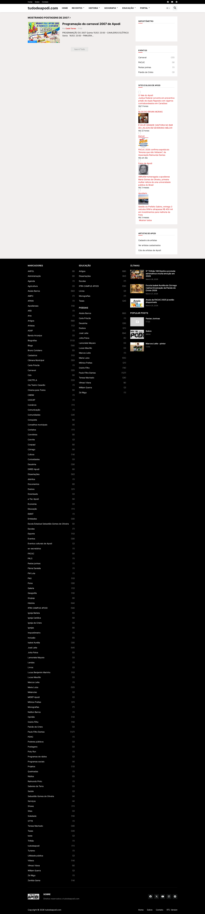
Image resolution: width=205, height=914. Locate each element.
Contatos (51, 429)
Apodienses (51, 306)
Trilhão (51, 841)
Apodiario (142, 193)
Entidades (51, 519)
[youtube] (172, 2)
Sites (51, 811)
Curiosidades (51, 459)
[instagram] (169, 896)
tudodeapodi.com (43, 8)
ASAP (51, 330)
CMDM (51, 395)
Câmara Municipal (51, 360)
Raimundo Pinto (51, 781)
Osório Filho (51, 722)
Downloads (51, 494)
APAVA (51, 301)
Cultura (51, 454)
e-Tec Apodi (51, 499)
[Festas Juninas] (137, 321)
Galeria (51, 588)
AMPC (51, 296)
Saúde (51, 791)
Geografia (110, 8)
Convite (51, 439)
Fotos (51, 583)
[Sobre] (137, 334)
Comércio (51, 405)
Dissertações (51, 474)
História (51, 603)
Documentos (51, 484)
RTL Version (172, 910)
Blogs (51, 345)
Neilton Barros (51, 712)
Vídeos (51, 860)
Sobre (37, 2)
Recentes (77, 8)
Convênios (51, 434)
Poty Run (51, 751)
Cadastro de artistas (147, 240)
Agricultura (51, 286)
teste (51, 836)
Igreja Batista (51, 613)
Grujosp (51, 598)
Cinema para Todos (51, 390)
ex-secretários (51, 548)
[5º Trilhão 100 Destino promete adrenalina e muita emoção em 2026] (137, 274)
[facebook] (168, 2)
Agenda (51, 281)
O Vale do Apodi (145, 95)
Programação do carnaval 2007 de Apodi (91, 24)
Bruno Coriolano (51, 350)
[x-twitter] (156, 896)
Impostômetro (51, 633)
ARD (51, 310)
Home (30, 2)
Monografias (51, 707)
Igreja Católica (51, 618)
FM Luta (51, 573)
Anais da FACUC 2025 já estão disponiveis (160, 300)
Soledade (51, 816)
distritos (51, 479)
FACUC (156, 62)
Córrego (51, 449)
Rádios (51, 776)
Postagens (51, 746)
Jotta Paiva (51, 652)
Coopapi (51, 444)
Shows (51, 806)
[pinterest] (176, 2)
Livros (51, 667)
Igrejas (51, 627)
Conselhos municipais (51, 424)
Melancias (51, 692)
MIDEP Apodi (51, 697)
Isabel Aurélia (51, 642)
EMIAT (51, 514)
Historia (93, 8)
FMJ (51, 578)
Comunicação (51, 410)
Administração (51, 276)
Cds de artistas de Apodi (149, 250)
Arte (51, 316)
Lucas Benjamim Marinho (51, 672)
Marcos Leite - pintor (156, 343)
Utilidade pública (51, 855)
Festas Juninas (153, 318)
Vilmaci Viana (51, 865)
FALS (51, 558)
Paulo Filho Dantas (51, 732)
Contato (45, 2)
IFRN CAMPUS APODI (51, 608)
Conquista (51, 420)
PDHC (51, 737)
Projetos (51, 766)
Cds (51, 375)
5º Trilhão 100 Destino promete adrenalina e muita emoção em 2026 (160, 273)
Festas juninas (156, 67)
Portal (144, 8)
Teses (51, 831)
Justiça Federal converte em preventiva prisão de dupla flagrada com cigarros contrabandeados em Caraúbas (156, 101)
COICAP (51, 400)
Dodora (51, 489)
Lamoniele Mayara (51, 657)
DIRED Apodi (51, 469)
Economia (51, 504)
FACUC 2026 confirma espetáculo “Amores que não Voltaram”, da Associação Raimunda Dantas (153, 152)
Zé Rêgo (51, 875)
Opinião (51, 717)
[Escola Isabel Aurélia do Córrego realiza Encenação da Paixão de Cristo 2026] (137, 288)
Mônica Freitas (51, 702)
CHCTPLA (51, 380)
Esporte (51, 533)
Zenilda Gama (51, 880)
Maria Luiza (51, 687)
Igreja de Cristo (51, 623)
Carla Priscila (51, 365)
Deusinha (51, 464)
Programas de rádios (51, 756)
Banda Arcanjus (51, 335)
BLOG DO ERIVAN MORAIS (150, 111)
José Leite (51, 647)
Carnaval (156, 57)
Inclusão (51, 638)
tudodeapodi (51, 846)
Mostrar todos (145, 220)
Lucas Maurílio (51, 677)
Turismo (51, 850)
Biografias (51, 340)
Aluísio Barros (51, 291)
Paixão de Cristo (156, 72)
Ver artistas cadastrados (149, 245)
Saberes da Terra (51, 786)
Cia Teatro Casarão (51, 385)
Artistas (51, 325)
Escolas (51, 529)
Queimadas (51, 771)
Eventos (51, 538)
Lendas (51, 662)
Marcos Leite (51, 682)
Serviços (51, 801)
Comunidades (51, 415)
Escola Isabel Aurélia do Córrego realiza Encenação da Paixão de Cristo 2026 (161, 288)
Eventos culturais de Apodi (51, 543)
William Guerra (51, 870)
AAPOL (51, 271)
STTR (51, 821)
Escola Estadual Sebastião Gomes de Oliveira (51, 524)
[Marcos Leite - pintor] (137, 346)
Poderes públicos (51, 741)
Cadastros (51, 355)
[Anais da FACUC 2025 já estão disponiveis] (137, 303)
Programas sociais (51, 761)
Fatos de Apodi (145, 163)
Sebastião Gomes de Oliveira (51, 796)
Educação (128, 8)
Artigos (51, 321)
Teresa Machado (51, 826)
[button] (168, 8)
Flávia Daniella (51, 568)
